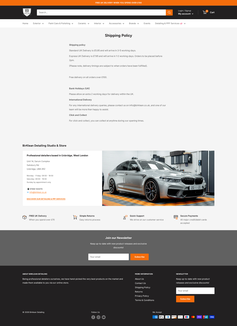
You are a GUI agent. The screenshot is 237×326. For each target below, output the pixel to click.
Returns (139, 291)
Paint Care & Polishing (59, 23)
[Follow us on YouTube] (104, 317)
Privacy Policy (142, 296)
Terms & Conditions (144, 300)
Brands (132, 23)
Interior (97, 23)
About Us (139, 279)
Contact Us (140, 283)
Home (25, 23)
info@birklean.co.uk (37, 192)
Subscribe (140, 257)
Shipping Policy (142, 287)
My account (184, 13)
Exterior (37, 23)
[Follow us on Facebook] (93, 317)
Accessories (115, 23)
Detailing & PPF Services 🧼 (169, 23)
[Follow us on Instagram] (98, 317)
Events (147, 23)
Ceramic (82, 23)
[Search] (169, 12)
